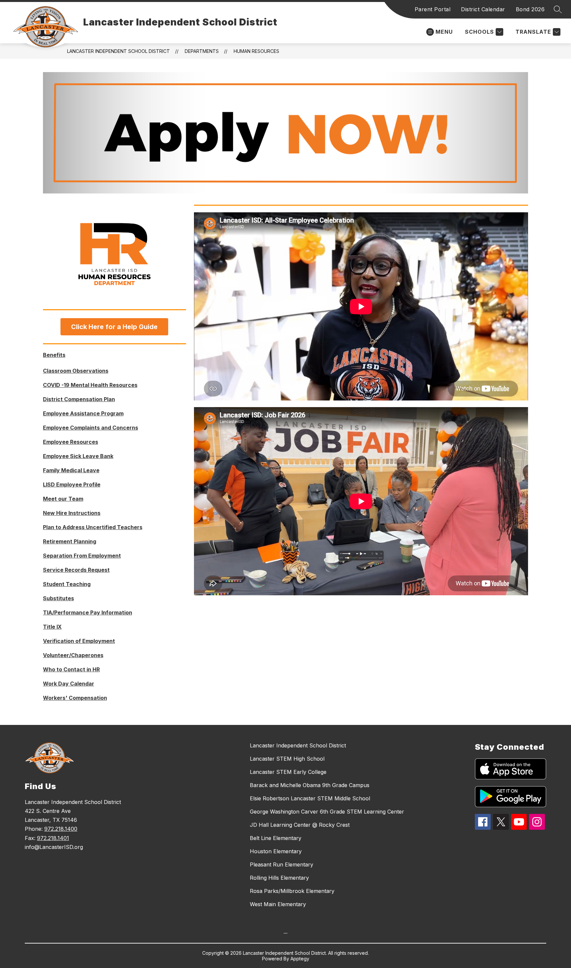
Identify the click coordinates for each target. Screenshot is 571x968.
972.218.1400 (60, 828)
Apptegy (299, 958)
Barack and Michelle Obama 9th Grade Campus (309, 785)
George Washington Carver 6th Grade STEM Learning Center (327, 811)
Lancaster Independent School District (118, 51)
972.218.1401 (53, 838)
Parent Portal (433, 9)
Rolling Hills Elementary (279, 877)
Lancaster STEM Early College (288, 772)
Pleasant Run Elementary (281, 864)
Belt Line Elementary (275, 838)
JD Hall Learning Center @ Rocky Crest (300, 824)
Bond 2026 (530, 9)
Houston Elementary (276, 851)
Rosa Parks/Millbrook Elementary (292, 891)
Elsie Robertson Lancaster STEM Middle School (310, 798)
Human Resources (256, 51)
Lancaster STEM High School (287, 758)
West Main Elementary (278, 904)
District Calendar (483, 9)
